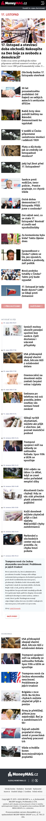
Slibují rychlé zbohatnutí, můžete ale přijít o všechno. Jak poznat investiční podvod (34, 425)
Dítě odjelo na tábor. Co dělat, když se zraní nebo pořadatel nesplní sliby (33, 475)
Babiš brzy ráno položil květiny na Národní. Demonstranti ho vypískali (32, 117)
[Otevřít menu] (42, 3)
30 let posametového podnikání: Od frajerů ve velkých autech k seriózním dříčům (33, 96)
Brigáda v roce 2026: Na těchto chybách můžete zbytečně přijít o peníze (31, 698)
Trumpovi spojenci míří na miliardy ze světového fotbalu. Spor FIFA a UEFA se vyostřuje (34, 451)
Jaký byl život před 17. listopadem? (32, 165)
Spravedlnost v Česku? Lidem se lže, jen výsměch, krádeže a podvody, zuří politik (33, 257)
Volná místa (37, 792)
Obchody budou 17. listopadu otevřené (33, 74)
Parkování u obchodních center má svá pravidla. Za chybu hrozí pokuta (32, 543)
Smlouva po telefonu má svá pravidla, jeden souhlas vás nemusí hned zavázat (33, 401)
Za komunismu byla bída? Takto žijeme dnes (33, 238)
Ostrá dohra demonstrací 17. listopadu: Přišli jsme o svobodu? (32, 204)
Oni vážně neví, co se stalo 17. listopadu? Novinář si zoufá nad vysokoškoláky (33, 221)
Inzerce (7, 792)
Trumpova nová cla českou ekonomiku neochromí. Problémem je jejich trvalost (33, 679)
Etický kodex (10, 789)
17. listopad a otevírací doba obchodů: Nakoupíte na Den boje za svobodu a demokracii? (21, 51)
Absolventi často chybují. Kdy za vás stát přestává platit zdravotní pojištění (34, 496)
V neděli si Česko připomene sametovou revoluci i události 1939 (33, 135)
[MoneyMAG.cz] (14, 3)
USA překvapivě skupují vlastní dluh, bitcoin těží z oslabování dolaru (33, 360)
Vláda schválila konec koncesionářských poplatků (32, 752)
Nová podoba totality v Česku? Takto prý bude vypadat (31, 275)
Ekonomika (6, 634)
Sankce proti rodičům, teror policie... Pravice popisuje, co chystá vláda (33, 185)
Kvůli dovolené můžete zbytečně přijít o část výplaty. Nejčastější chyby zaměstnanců (34, 519)
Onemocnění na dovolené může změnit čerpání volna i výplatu (33, 380)
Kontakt (28, 789)
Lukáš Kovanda (15, 608)
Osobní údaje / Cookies (21, 792)
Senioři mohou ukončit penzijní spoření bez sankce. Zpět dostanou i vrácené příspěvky (33, 336)
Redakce (20, 789)
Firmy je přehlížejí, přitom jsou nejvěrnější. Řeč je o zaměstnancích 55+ (32, 716)
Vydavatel (37, 789)
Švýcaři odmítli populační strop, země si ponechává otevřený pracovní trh (33, 735)
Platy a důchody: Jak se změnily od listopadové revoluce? (32, 151)
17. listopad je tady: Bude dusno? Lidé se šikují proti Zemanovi (33, 291)
